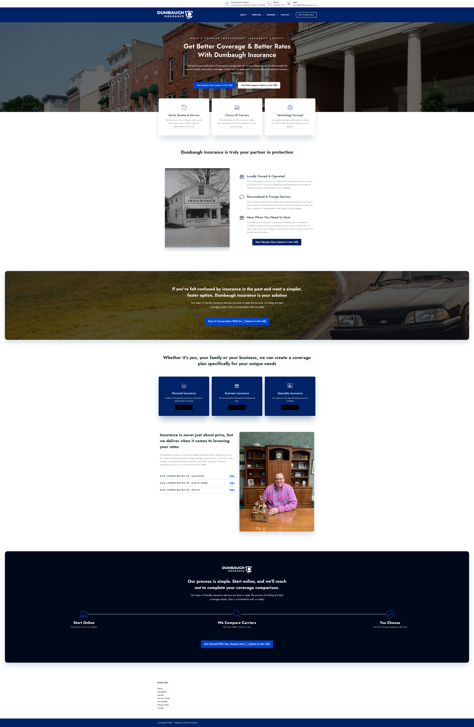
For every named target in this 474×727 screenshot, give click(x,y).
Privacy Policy (163, 704)
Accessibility (162, 701)
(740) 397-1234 (279, 5)
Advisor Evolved (190, 722)
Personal (256, 15)
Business (271, 15)
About (243, 15)
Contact (285, 15)
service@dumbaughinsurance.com (305, 5)
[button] (184, 407)
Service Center (163, 698)
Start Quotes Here (306, 14)
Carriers (160, 695)
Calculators (162, 691)
